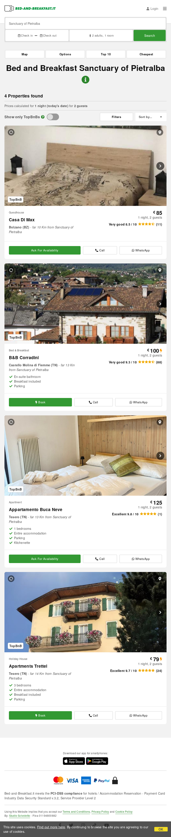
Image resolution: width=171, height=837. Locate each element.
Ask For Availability (45, 250)
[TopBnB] (53, 117)
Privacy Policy (100, 811)
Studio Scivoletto (19, 815)
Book (41, 402)
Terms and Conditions (76, 811)
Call (102, 250)
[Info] (43, 116)
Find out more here (51, 827)
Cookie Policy (124, 811)
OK (161, 829)
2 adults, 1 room (103, 35)
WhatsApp (142, 250)
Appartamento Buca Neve (35, 509)
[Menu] (165, 8)
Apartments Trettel (28, 666)
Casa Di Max (22, 220)
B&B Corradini (24, 357)
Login (154, 8)
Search (149, 35)
